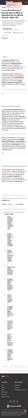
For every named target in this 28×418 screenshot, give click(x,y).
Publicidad (17, 385)
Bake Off (11, 204)
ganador (4, 204)
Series (3, 387)
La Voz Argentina (19, 204)
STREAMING (4, 392)
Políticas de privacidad (20, 390)
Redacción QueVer (7, 28)
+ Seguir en (6, 32)
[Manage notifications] (25, 411)
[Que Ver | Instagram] (14, 401)
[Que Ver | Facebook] (17, 401)
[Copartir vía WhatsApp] (4, 35)
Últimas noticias (5, 396)
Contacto (17, 387)
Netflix (3, 390)
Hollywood (4, 394)
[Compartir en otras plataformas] (7, 35)
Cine (2, 385)
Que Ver (3, 7)
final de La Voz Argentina (13, 173)
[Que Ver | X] (10, 401)
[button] (26, 2)
